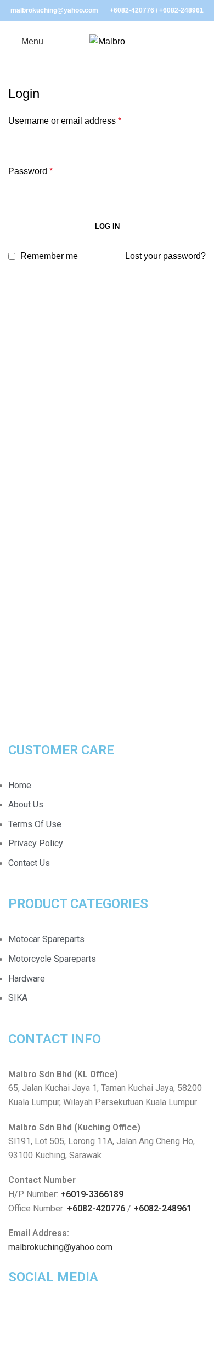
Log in (107, 226)
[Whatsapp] (51, 1319)
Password (30, 171)
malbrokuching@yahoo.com (60, 1247)
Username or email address (64, 120)
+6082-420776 (132, 10)
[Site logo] (107, 40)
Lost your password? (165, 256)
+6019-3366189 (91, 1194)
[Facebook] (22, 1319)
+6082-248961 (181, 10)
